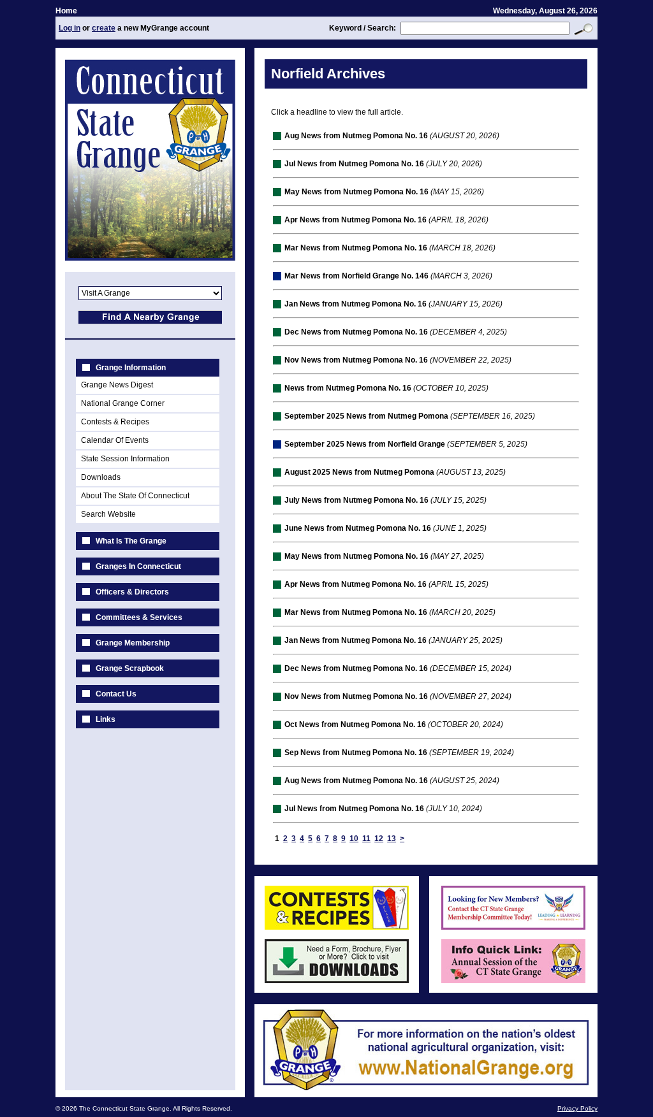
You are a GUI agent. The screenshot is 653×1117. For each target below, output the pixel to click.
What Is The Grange (131, 541)
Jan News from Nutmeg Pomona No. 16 (355, 303)
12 (378, 838)
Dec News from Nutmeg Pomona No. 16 (356, 332)
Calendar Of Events (115, 440)
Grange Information (131, 367)
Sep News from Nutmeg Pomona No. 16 (355, 752)
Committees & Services (139, 617)
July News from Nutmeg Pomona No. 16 (356, 500)
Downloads (101, 477)
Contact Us (116, 693)
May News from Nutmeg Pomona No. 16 (356, 191)
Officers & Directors (132, 591)
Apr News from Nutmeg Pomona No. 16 (355, 219)
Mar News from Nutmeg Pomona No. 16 (355, 247)
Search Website (108, 514)
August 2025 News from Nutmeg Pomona (359, 472)
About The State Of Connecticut (135, 495)
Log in (69, 28)
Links (105, 719)
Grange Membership (133, 642)
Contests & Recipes (115, 421)
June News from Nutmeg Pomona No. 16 (357, 528)
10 (353, 838)
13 (391, 838)
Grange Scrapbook (130, 668)
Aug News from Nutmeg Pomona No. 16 (356, 135)
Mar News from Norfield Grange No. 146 (356, 275)
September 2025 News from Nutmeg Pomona (366, 416)
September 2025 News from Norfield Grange (364, 444)
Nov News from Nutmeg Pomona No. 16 (356, 360)
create (103, 28)
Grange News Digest (117, 384)
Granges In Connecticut (138, 566)
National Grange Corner (123, 403)
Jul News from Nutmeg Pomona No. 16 (354, 163)
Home (66, 10)
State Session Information (125, 458)
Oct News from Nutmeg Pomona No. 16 (355, 724)
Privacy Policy (577, 1108)
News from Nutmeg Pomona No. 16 (347, 388)
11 (366, 838)
